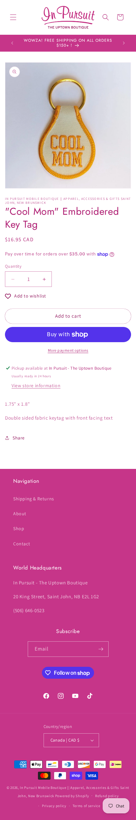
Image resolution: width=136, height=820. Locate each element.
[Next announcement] (124, 43)
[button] (13, 17)
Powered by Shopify (72, 795)
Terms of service (86, 805)
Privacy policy (54, 805)
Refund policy (107, 796)
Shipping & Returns (33, 499)
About (19, 514)
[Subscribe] (101, 649)
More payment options (68, 350)
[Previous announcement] (12, 43)
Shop (18, 528)
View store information (36, 385)
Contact (21, 544)
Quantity (13, 266)
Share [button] (19, 438)
